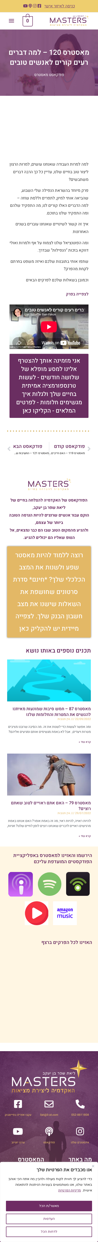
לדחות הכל (49, 1232)
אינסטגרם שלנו (80, 1142)
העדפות (49, 1219)
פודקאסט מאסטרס (49, 75)
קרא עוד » (85, 742)
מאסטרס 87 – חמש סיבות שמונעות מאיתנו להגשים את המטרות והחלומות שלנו (52, 712)
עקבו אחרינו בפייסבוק (18, 1115)
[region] (49, 1202)
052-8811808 (80, 1115)
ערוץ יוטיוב (18, 1142)
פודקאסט (49, 1142)
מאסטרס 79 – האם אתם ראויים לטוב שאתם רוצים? (51, 806)
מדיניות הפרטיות (69, 1190)
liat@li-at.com (49, 1115)
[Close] (93, 1166)
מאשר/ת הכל (49, 1206)
